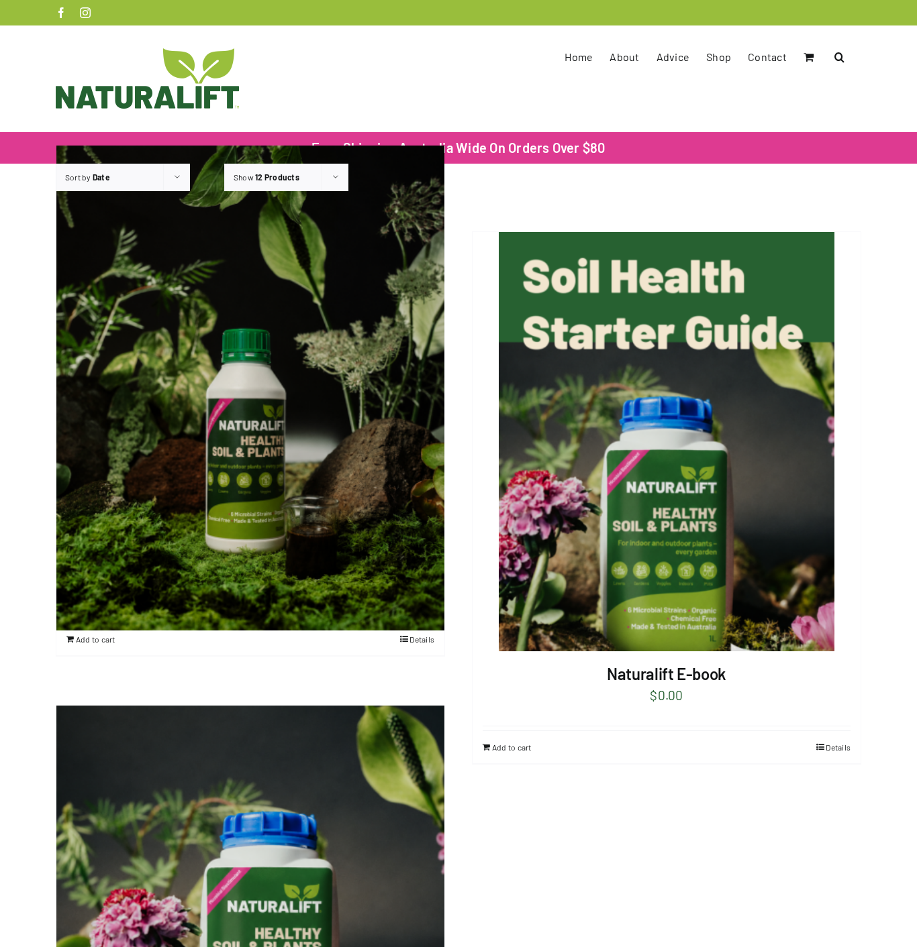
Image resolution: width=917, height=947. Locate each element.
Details (421, 639)
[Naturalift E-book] (667, 441)
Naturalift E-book (666, 673)
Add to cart (95, 639)
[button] (839, 57)
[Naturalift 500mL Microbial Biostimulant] (250, 387)
